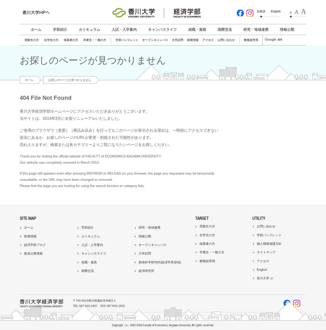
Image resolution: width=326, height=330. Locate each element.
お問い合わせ (226, 40)
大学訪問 (177, 40)
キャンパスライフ (162, 29)
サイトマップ (266, 252)
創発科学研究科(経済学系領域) (160, 262)
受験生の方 (32, 40)
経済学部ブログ (35, 245)
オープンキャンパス (155, 40)
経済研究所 (146, 271)
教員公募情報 (33, 253)
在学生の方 (51, 40)
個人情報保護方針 (269, 243)
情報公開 (287, 29)
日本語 (261, 11)
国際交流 (225, 29)
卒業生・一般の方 (94, 40)
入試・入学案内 (124, 29)
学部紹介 (60, 29)
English (276, 11)
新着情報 (193, 40)
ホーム (36, 29)
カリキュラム (89, 29)
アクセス (208, 40)
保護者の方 (71, 40)
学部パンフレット (127, 40)
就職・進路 (197, 29)
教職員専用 (251, 40)
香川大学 (263, 278)
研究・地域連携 (255, 29)
